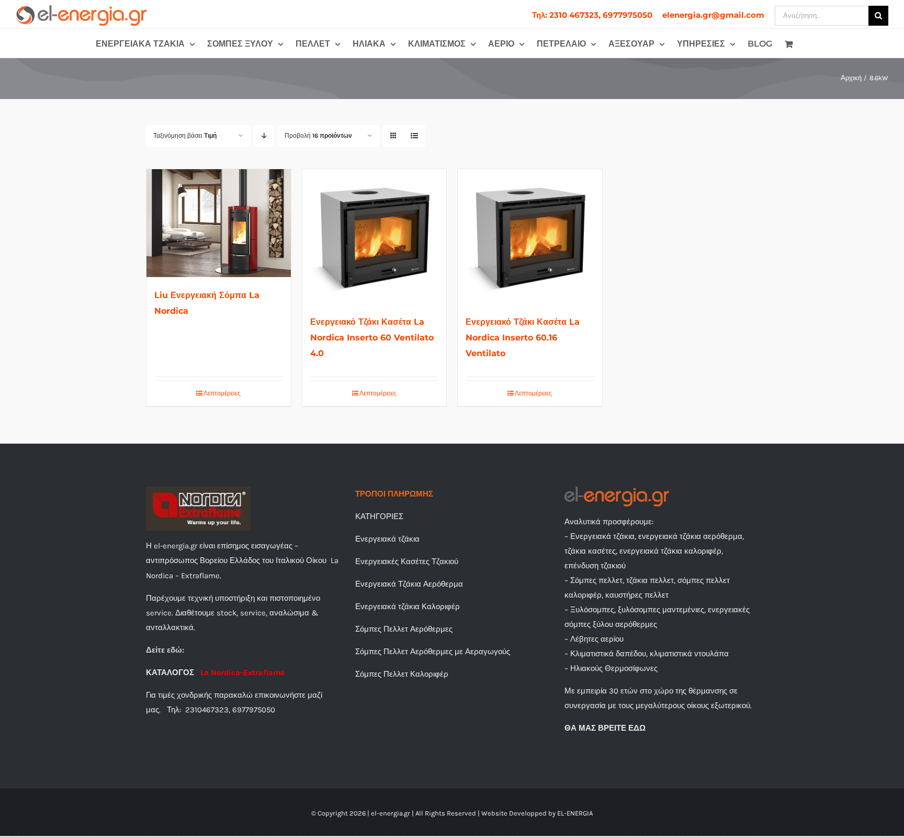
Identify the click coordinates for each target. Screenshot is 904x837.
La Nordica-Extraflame (242, 672)
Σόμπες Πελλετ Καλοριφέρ (401, 674)
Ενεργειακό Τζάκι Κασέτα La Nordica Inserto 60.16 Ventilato (523, 337)
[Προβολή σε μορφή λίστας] (414, 136)
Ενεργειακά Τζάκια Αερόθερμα (409, 584)
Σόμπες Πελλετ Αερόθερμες (404, 629)
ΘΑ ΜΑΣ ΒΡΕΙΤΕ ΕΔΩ (605, 728)
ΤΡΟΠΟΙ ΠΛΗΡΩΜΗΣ (394, 494)
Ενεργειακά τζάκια (387, 539)
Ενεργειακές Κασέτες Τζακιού (406, 561)
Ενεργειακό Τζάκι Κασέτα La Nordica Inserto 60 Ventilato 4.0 (372, 337)
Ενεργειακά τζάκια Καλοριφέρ (407, 606)
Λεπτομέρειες (222, 393)
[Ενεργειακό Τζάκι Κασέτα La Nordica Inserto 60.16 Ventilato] (530, 236)
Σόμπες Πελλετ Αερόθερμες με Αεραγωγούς (432, 651)
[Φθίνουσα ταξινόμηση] (264, 136)
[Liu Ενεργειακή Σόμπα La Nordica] (218, 223)
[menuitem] (592, 15)
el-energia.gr (390, 813)
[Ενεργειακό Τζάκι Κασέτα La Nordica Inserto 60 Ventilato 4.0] (374, 236)
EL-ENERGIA (575, 813)
